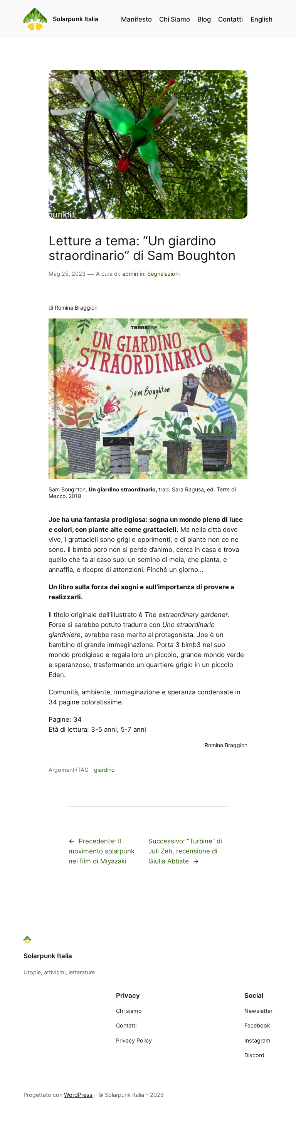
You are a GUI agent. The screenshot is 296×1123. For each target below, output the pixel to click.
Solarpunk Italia (75, 19)
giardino (104, 769)
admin (130, 273)
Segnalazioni (163, 273)
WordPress (78, 1094)
